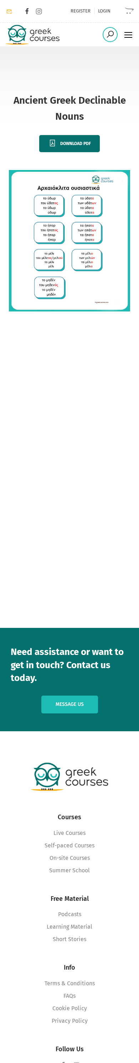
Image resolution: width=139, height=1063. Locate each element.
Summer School (69, 870)
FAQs (69, 995)
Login (104, 11)
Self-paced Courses (69, 845)
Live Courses (69, 833)
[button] (15, 1048)
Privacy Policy (70, 1020)
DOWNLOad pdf (75, 143)
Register (81, 11)
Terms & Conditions (70, 983)
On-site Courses (70, 858)
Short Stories (69, 939)
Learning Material (69, 926)
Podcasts (69, 914)
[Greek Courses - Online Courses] (32, 35)
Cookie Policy (69, 1008)
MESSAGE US (70, 704)
